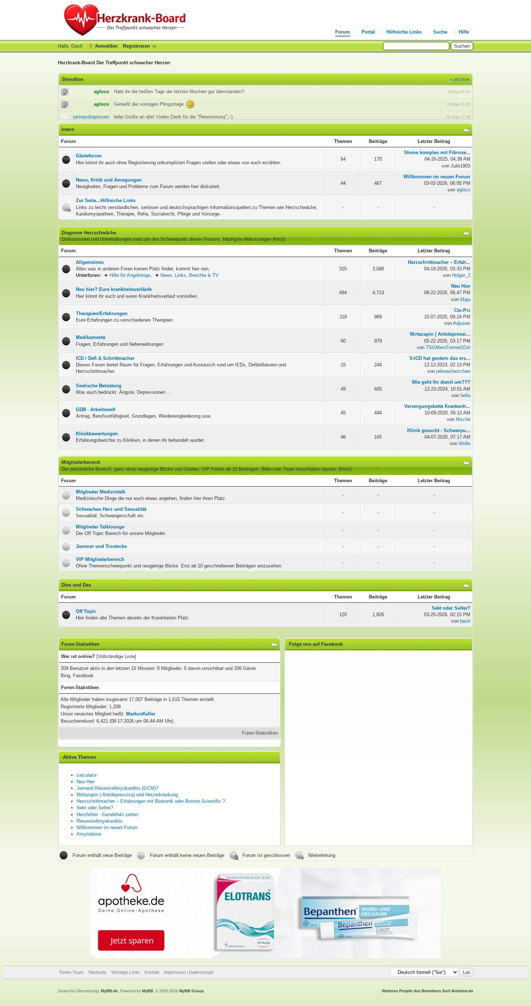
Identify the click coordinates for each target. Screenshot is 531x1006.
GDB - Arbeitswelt (95, 409)
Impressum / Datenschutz (188, 972)
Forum (342, 32)
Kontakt (151, 972)
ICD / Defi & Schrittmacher (105, 358)
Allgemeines (90, 262)
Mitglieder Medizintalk (100, 492)
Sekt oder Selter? (95, 807)
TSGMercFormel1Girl (448, 347)
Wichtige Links (125, 972)
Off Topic (86, 611)
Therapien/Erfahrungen (102, 313)
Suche (440, 32)
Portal (368, 32)
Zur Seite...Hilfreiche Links (105, 200)
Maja (465, 299)
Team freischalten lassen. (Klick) (317, 469)
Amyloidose (89, 834)
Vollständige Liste (116, 656)
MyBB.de (109, 991)
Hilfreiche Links (404, 32)
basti (465, 621)
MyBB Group (191, 991)
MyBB (147, 991)
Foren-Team (71, 972)
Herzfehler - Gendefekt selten (107, 814)
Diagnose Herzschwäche (88, 232)
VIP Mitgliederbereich (100, 559)
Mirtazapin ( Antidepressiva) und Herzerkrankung (127, 794)
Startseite (97, 972)
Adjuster (461, 323)
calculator (87, 775)
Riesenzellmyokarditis (99, 821)
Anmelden (106, 46)
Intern (67, 129)
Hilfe (464, 32)
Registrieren (136, 46)
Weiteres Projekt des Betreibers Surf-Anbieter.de (427, 991)
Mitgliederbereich (80, 462)
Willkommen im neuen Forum (107, 827)
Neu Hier (86, 781)
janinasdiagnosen (91, 116)
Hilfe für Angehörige (129, 275)
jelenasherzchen (453, 371)
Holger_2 (461, 275)
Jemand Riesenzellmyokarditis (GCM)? (117, 788)
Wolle (464, 443)
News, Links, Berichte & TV (189, 275)
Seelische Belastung (98, 385)
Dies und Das (76, 585)
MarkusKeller (140, 714)
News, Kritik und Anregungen (109, 180)
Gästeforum (89, 155)
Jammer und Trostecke (101, 546)
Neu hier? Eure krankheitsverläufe (114, 289)
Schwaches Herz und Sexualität (111, 509)
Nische (463, 419)
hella (465, 395)
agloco (463, 189)
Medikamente (90, 337)
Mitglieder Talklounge (100, 527)
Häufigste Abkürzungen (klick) (254, 239)
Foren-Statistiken (260, 733)
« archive (459, 79)
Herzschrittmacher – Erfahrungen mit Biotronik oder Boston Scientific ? (151, 801)
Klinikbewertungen (97, 433)
